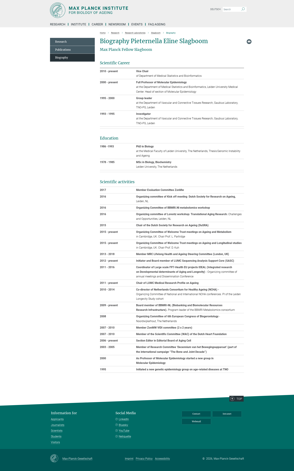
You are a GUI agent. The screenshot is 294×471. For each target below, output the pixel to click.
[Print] (249, 41)
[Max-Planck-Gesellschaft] (56, 458)
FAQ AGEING (157, 24)
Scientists (56, 430)
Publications (63, 49)
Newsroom (117, 24)
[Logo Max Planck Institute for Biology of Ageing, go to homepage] (114, 10)
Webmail (196, 421)
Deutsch (215, 9)
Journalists (57, 425)
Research (61, 41)
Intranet (227, 413)
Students (56, 436)
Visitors (55, 442)
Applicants (57, 419)
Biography (61, 57)
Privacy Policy (144, 458)
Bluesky (123, 425)
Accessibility (162, 458)
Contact (196, 413)
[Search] (243, 9)
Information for (64, 413)
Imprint (129, 458)
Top (239, 399)
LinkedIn (124, 419)
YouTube (124, 430)
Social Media (126, 413)
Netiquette (125, 436)
